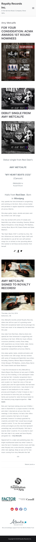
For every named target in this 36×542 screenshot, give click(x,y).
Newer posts (29, 464)
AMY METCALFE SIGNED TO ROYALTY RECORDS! (15, 284)
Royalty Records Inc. (25, 539)
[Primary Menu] (33, 8)
